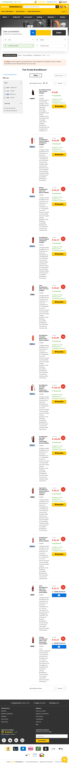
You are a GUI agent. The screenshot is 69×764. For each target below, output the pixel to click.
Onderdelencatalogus (10, 55)
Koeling (39, 17)
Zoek (58, 32)
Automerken (20, 11)
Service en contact (41, 711)
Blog (37, 724)
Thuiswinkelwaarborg (31, 762)
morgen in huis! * (21, 703)
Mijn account (4, 722)
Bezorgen (3, 716)
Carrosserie (28, 17)
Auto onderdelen (7, 11)
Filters (36, 75)
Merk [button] (5, 83)
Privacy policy (39, 716)
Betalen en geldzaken (7, 713)
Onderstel (16, 17)
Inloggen (63, 11)
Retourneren (4, 719)
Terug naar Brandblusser (10, 74)
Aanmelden (42, 740)
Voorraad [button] (7, 103)
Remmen (51, 17)
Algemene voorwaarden (42, 713)
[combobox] (21, 40)
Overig (62, 17)
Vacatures (38, 722)
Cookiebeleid (39, 719)
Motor (5, 17)
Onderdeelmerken (33, 11)
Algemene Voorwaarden (46, 762)
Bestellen (3, 711)
